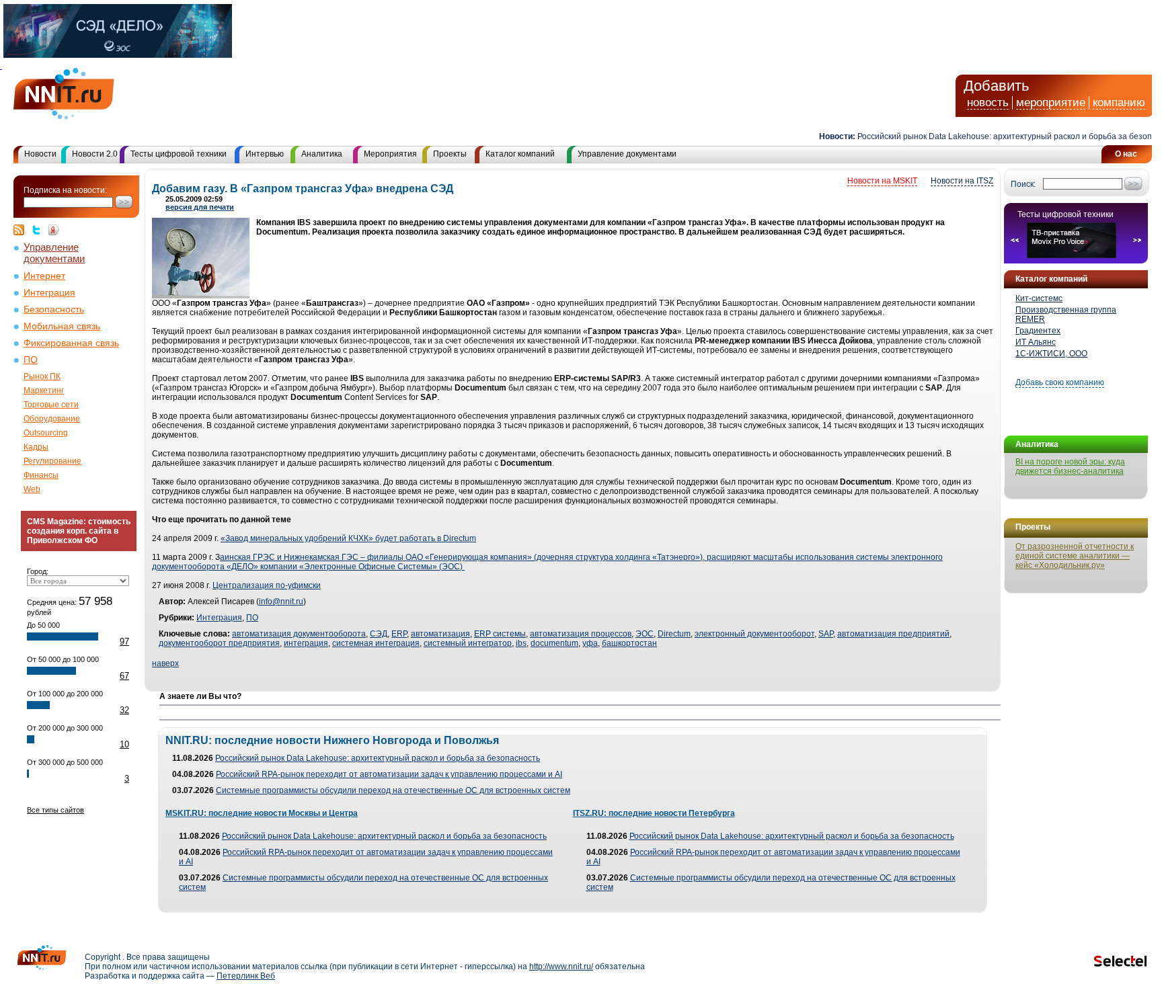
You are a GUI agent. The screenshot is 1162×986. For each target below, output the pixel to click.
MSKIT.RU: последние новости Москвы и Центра (261, 813)
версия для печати (199, 207)
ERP (399, 634)
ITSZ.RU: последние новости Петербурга (654, 813)
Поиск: (1023, 184)
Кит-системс (1038, 298)
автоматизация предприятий (893, 634)
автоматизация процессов (580, 634)
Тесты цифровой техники (178, 154)
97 (124, 641)
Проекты (450, 154)
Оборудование (52, 418)
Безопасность (54, 309)
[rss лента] (22, 229)
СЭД (378, 634)
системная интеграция (376, 643)
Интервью (264, 154)
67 (124, 676)
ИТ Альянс (1035, 342)
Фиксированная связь (71, 343)
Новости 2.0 (95, 154)
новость (988, 102)
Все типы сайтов (55, 810)
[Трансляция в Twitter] (39, 229)
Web (32, 489)
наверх (165, 663)
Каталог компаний (520, 154)
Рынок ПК (42, 376)
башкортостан (629, 643)
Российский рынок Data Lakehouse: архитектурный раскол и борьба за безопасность (377, 758)
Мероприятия (390, 154)
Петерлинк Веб (246, 976)
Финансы (41, 475)
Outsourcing (46, 433)
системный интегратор (468, 643)
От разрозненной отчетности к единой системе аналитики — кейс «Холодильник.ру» (1074, 556)
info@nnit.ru (281, 601)
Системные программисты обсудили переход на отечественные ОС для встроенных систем (393, 790)
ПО (31, 360)
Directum (674, 634)
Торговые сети (51, 404)
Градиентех (1037, 330)
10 (124, 744)
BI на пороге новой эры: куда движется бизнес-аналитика (1070, 466)
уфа (590, 643)
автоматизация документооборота (299, 634)
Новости (40, 154)
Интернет (44, 276)
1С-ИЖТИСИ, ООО (1051, 353)
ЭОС (644, 634)
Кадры (36, 447)
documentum (554, 643)
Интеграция (49, 293)
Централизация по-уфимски (266, 585)
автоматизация (440, 634)
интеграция (306, 643)
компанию (1119, 102)
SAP (825, 634)
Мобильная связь (62, 326)
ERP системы (500, 634)
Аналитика (321, 154)
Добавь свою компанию (1059, 382)
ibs (521, 643)
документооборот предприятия (219, 643)
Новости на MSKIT (882, 181)
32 (124, 710)
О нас (1126, 154)
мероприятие (1050, 102)
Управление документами (627, 154)
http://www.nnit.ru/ (561, 966)
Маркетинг (44, 390)
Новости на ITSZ (962, 181)
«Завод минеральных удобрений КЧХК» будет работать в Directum (348, 538)
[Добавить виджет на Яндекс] (53, 229)
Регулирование (52, 461)
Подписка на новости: (65, 190)
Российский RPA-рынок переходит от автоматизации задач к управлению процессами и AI (389, 774)
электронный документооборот (754, 634)
